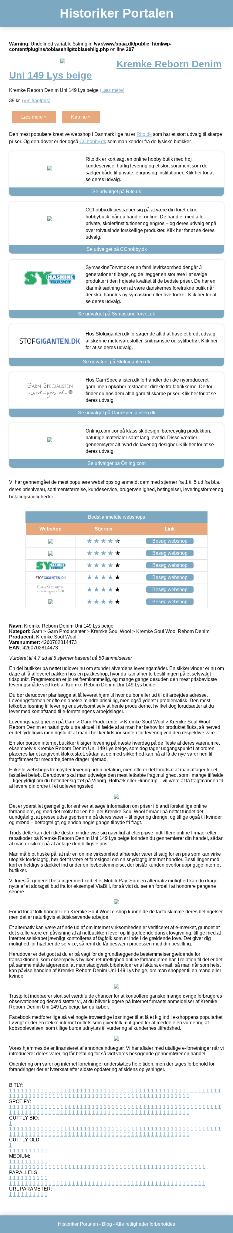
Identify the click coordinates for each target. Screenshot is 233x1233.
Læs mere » (34, 117)
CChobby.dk (92, 141)
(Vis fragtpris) (36, 100)
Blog (107, 1224)
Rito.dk (144, 134)
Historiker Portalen (117, 13)
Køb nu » (81, 117)
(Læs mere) (112, 90)
